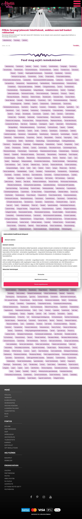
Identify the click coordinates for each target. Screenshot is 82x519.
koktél (63, 361)
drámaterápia (64, 151)
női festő (48, 324)
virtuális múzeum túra (14, 202)
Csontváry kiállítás (60, 324)
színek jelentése (70, 164)
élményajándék (48, 188)
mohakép (73, 374)
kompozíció (20, 83)
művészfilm (20, 178)
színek (34, 147)
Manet (72, 93)
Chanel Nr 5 (42, 195)
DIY (50, 100)
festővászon (20, 195)
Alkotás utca (35, 164)
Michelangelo (66, 229)
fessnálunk (48, 73)
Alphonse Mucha (56, 120)
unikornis (60, 80)
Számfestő (8, 484)
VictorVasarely (71, 124)
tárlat (52, 330)
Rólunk (7, 426)
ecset (31, 171)
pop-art (9, 205)
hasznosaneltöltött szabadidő (43, 80)
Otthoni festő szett (12, 486)
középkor (50, 357)
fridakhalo (11, 86)
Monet (13, 73)
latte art (13, 229)
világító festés (59, 378)
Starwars (7, 144)
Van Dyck (27, 181)
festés (36, 66)
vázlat (30, 131)
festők (20, 73)
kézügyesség (10, 131)
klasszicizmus (20, 337)
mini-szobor (20, 293)
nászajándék (32, 134)
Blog (6, 413)
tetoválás (48, 175)
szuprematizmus (47, 208)
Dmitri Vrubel (35, 97)
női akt (26, 164)
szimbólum (30, 324)
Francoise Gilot (28, 120)
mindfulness (44, 134)
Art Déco (26, 175)
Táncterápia (22, 151)
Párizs (75, 347)
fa (77, 107)
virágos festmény (11, 219)
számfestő (65, 310)
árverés (68, 73)
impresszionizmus (58, 83)
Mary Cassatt (55, 117)
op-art (72, 202)
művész (60, 114)
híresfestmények (31, 70)
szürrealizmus (10, 164)
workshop (21, 341)
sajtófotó (64, 307)
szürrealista (70, 114)
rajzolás (47, 222)
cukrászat (37, 215)
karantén (39, 202)
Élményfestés (10, 400)
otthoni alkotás (37, 222)
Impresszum (9, 434)
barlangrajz (10, 297)
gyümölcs (70, 107)
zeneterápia (33, 151)
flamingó (7, 364)
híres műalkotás (9, 171)
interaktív (61, 313)
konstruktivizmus (26, 198)
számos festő (10, 334)
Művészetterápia (9, 151)
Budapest (8, 458)
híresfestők (7, 70)
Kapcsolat (8, 445)
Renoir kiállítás (40, 337)
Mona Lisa (63, 168)
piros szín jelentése (26, 344)
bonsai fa (70, 293)
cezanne (43, 107)
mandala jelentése (61, 368)
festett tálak (35, 188)
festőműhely (69, 86)
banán (10, 330)
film (76, 137)
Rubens (18, 181)
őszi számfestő (56, 351)
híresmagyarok (16, 103)
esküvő (73, 131)
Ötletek (25, 147)
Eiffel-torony (16, 351)
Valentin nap (22, 320)
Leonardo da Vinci (12, 124)
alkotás (28, 66)
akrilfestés (35, 368)
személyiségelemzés (11, 191)
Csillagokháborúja (68, 141)
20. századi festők (11, 300)
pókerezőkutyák (13, 93)
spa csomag (24, 188)
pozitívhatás (53, 66)
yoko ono (71, 178)
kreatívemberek (45, 70)
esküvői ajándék (10, 134)
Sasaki (43, 205)
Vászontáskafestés (44, 158)
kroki (36, 131)
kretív (60, 86)
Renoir (30, 337)
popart (35, 103)
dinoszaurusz (44, 327)
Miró (34, 310)
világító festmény (70, 208)
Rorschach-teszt (55, 147)
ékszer (34, 371)
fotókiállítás (74, 307)
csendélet (54, 297)
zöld (28, 168)
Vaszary (59, 320)
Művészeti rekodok (27, 154)
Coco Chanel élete (55, 195)
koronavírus (29, 202)
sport (34, 351)
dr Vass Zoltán (36, 191)
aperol (65, 374)
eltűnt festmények (50, 293)
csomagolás (14, 313)
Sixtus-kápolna (47, 368)
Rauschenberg (69, 225)
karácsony (67, 103)
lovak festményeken (24, 361)
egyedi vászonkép (38, 347)
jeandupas (53, 131)
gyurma (32, 297)
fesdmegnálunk (25, 90)
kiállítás (27, 103)
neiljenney (34, 110)
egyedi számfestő (45, 378)
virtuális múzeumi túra (54, 219)
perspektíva (10, 83)
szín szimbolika (12, 344)
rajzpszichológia (50, 191)
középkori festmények (25, 334)
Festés (7, 476)
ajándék (56, 310)
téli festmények (32, 341)
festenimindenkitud (60, 100)
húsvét (75, 134)
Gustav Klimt (70, 97)
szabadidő (27, 80)
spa (25, 364)
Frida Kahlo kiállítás (63, 76)
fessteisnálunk (12, 90)
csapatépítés (31, 303)
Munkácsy (53, 290)
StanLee (58, 137)
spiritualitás (74, 368)
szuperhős (30, 137)
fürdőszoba (33, 364)
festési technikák (58, 161)
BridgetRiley (13, 127)
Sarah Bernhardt (70, 120)
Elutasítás (41, 274)
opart (51, 124)
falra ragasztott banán (51, 354)
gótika (58, 208)
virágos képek (38, 219)
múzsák (19, 100)
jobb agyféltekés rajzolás (35, 357)
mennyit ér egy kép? (18, 76)
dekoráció (8, 137)
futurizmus (39, 198)
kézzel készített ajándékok (52, 215)
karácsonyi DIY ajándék (66, 185)
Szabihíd (15, 154)
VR (45, 313)
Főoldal (7, 395)
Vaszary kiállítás (12, 324)
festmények (18, 70)
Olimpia (6, 351)
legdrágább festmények (34, 73)
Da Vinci (72, 168)
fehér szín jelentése (42, 344)
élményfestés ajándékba (32, 185)
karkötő (25, 371)
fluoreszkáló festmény (42, 212)
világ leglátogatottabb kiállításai (36, 330)
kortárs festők (37, 300)
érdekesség (73, 300)
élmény (48, 310)
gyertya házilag (11, 188)
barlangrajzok (22, 297)
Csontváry (42, 100)
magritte (34, 107)
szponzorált (72, 357)
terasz (42, 364)
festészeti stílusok (12, 198)
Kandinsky (32, 290)
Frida (41, 76)
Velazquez (55, 93)
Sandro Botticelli (56, 164)
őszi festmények (36, 307)
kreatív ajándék (70, 215)
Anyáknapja (17, 144)
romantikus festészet (24, 215)
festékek (8, 175)
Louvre (26, 351)
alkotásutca (7, 40)
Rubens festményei (39, 181)
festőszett (24, 307)
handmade (62, 154)
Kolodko (11, 293)
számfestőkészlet (9, 317)
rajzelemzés (71, 188)
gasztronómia (52, 205)
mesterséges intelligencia (40, 317)
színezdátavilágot (53, 141)
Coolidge (71, 90)
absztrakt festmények (68, 297)
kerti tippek (73, 154)
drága (18, 114)
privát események (41, 374)
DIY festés (49, 178)
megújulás (68, 144)
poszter (46, 114)
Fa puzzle (8, 481)
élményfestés (71, 83)
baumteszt (10, 110)
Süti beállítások (11, 448)
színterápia (42, 147)
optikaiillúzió (45, 83)
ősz (76, 158)
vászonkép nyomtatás (22, 347)
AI (28, 317)
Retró (55, 158)
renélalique (64, 131)
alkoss (56, 70)
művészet (69, 80)
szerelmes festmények (69, 354)
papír (13, 368)
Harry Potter (56, 327)
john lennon (9, 181)
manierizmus (49, 202)
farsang (16, 40)
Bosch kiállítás (11, 290)
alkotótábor (62, 364)
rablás (18, 371)
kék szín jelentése (55, 341)
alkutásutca (60, 188)
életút (63, 90)
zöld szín (72, 344)
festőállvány (74, 171)
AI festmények (57, 317)
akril (26, 368)
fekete (41, 168)
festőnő (39, 324)
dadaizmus (25, 205)
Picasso (63, 93)
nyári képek (32, 378)
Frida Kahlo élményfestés (12, 80)
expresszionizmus (70, 195)
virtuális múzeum (70, 219)
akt (19, 164)
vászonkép (8, 347)
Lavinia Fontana (42, 117)
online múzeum (12, 222)
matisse (61, 107)
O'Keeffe (21, 317)
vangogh (64, 66)
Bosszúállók (49, 137)
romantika (10, 215)
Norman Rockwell (13, 97)
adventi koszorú (9, 341)
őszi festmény (43, 351)
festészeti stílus (62, 202)
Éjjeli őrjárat (73, 364)
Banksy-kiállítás (64, 347)
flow (41, 310)
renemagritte (45, 110)
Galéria (7, 470)
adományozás (56, 103)
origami (5, 368)
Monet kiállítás (30, 100)
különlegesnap (38, 144)
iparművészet (19, 357)
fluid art (43, 341)
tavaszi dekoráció (31, 327)
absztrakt (60, 124)
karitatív (25, 107)
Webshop (8, 397)
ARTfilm (10, 178)
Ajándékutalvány (11, 408)
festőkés (39, 171)
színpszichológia (12, 168)
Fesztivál (21, 158)
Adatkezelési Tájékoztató (9, 438)
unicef (29, 178)
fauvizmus (61, 198)
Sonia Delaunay (68, 117)
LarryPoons (41, 127)
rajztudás (21, 131)
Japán (20, 368)
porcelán (9, 357)
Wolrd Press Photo (51, 307)
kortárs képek (10, 320)
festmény (73, 66)
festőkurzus (65, 70)
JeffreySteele (52, 127)
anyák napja (52, 347)
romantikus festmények (13, 374)
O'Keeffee (22, 225)
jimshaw (25, 110)
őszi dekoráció (37, 175)
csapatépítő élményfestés (62, 303)
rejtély (74, 175)
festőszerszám (50, 171)
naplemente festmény (23, 310)
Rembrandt (46, 97)
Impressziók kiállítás (25, 86)
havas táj (74, 191)
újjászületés (50, 144)
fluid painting (72, 161)
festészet (19, 66)
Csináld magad (10, 158)
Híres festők (9, 478)
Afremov (75, 70)
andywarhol (44, 103)
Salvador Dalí (58, 97)
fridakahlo (52, 107)
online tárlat (24, 222)
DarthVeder (29, 141)
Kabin (7, 161)
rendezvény (38, 178)
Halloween (7, 354)
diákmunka (10, 361)
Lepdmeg (27, 144)
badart (10, 114)
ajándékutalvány (49, 185)
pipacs (70, 313)
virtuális (52, 313)
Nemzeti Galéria (71, 320)
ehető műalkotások (40, 229)
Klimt (64, 300)
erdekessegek (70, 110)
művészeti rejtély (28, 93)
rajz (18, 110)
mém (16, 205)
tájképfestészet (25, 219)
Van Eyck (24, 124)
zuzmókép (21, 378)
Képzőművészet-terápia (48, 151)
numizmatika (60, 357)
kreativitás (32, 76)
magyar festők (22, 208)
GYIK (6, 416)
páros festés (42, 320)
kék (34, 168)
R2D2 (20, 141)
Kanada (72, 324)
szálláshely (28, 374)
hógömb (30, 313)
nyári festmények (52, 361)
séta (76, 80)
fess (76, 144)
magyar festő (34, 208)
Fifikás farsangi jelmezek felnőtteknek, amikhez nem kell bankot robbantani (37, 31)
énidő (7, 147)
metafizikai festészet (67, 205)
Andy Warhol (10, 100)
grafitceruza (64, 290)
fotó (11, 371)
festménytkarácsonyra (11, 107)
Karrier (7, 442)
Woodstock (30, 158)
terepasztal (18, 327)
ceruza (73, 290)
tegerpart (71, 361)
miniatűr (8, 327)
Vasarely (73, 100)
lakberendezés (19, 137)
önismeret (54, 134)
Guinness (75, 151)
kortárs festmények (71, 317)
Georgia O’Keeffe (42, 120)
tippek (62, 127)
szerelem (32, 320)
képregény (67, 137)
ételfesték (9, 195)
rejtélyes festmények (61, 175)
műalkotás (59, 73)
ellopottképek (38, 90)
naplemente (8, 310)
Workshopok (9, 403)
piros (22, 168)
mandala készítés (66, 371)
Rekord (7, 154)
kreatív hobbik (58, 212)
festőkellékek (22, 171)
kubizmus (33, 124)
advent (38, 313)
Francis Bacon (25, 300)
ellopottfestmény (52, 90)
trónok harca (11, 141)
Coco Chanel (31, 195)
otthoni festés (58, 222)
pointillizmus (50, 198)
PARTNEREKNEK (10, 429)
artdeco (44, 131)
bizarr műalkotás (56, 225)
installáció (18, 330)
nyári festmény (55, 374)
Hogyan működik (11, 405)
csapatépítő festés (44, 303)
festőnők (22, 117)
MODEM (37, 86)
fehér (48, 168)
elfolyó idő (12, 117)
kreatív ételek (54, 229)
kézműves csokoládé (52, 300)
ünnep (23, 313)
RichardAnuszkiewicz (27, 127)
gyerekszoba (38, 361)
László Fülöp (10, 208)
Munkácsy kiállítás (20, 354)
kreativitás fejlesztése (42, 161)
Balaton (62, 158)
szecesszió (36, 114)
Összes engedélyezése (41, 284)
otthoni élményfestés (11, 307)
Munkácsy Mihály (35, 354)
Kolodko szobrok (70, 334)
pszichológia (65, 134)
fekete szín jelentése (59, 344)
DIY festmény (60, 178)
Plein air (35, 205)
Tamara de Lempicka (13, 120)
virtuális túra (72, 198)
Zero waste (40, 154)
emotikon (20, 303)
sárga (55, 168)
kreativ (43, 66)
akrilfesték (58, 334)
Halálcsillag (40, 141)
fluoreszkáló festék (25, 212)
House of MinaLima (70, 327)
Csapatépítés (9, 411)
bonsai (62, 293)
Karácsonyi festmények (69, 181)
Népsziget (15, 161)
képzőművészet (32, 83)
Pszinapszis (16, 147)
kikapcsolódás (26, 161)
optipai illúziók (43, 297)
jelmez (25, 40)
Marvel (39, 137)
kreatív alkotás (71, 212)
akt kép (74, 310)
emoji (12, 303)
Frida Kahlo (49, 76)
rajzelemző (25, 191)
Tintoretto (22, 290)
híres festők (12, 225)
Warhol (31, 225)
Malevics (25, 97)
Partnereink (9, 473)
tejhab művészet (25, 229)
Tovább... (76, 45)
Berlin (52, 320)
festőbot (17, 175)
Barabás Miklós (53, 337)
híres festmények (42, 93)
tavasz (60, 144)
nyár (70, 158)
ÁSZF (6, 432)
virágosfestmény (49, 86)
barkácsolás (17, 364)
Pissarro (71, 330)
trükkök (70, 127)
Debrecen (8, 460)
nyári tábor (51, 364)
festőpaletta (62, 171)
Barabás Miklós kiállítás (69, 337)
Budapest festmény (70, 351)
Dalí (53, 114)
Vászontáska (52, 154)
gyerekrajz (61, 330)
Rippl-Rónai (43, 290)
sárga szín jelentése (71, 341)
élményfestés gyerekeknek (48, 371)
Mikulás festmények (14, 185)
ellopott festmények (34, 293)
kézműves (22, 134)
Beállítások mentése (41, 279)
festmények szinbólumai (43, 334)
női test (45, 164)
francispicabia (58, 110)
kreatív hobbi (70, 222)
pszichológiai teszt (70, 147)
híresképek (26, 114)
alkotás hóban (63, 191)
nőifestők (31, 117)
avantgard (43, 124)
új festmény (8, 337)
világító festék (11, 212)
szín (22, 324)
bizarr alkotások (41, 225)
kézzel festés (53, 181)
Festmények (9, 489)
